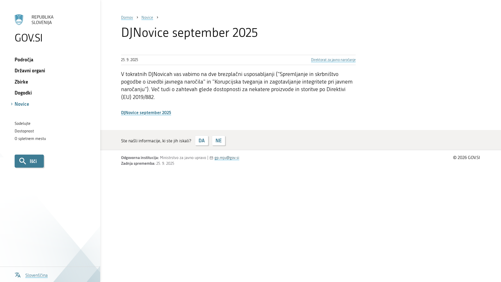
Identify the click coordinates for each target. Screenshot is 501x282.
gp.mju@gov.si (226, 157)
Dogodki (23, 92)
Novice (22, 104)
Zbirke (21, 81)
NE (219, 140)
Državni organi (30, 70)
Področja (24, 59)
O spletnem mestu (30, 138)
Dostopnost (24, 131)
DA (202, 140)
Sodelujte (23, 123)
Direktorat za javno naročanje (333, 60)
